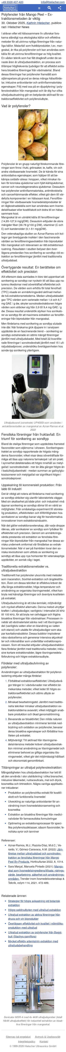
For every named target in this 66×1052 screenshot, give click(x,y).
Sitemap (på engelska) (18, 1036)
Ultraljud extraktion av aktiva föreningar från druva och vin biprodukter (34, 917)
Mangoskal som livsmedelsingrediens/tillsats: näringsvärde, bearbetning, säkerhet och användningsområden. (36, 872)
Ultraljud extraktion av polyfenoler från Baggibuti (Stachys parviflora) (35, 934)
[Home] (9, 8)
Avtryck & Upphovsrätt (47, 1036)
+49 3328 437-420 (12, 2)
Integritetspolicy (26, 1041)
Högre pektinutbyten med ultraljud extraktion (34, 910)
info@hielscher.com (53, 2)
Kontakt (44, 1041)
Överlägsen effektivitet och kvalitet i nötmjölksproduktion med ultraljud (35, 925)
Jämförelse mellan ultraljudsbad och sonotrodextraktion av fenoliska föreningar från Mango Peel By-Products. (35, 855)
